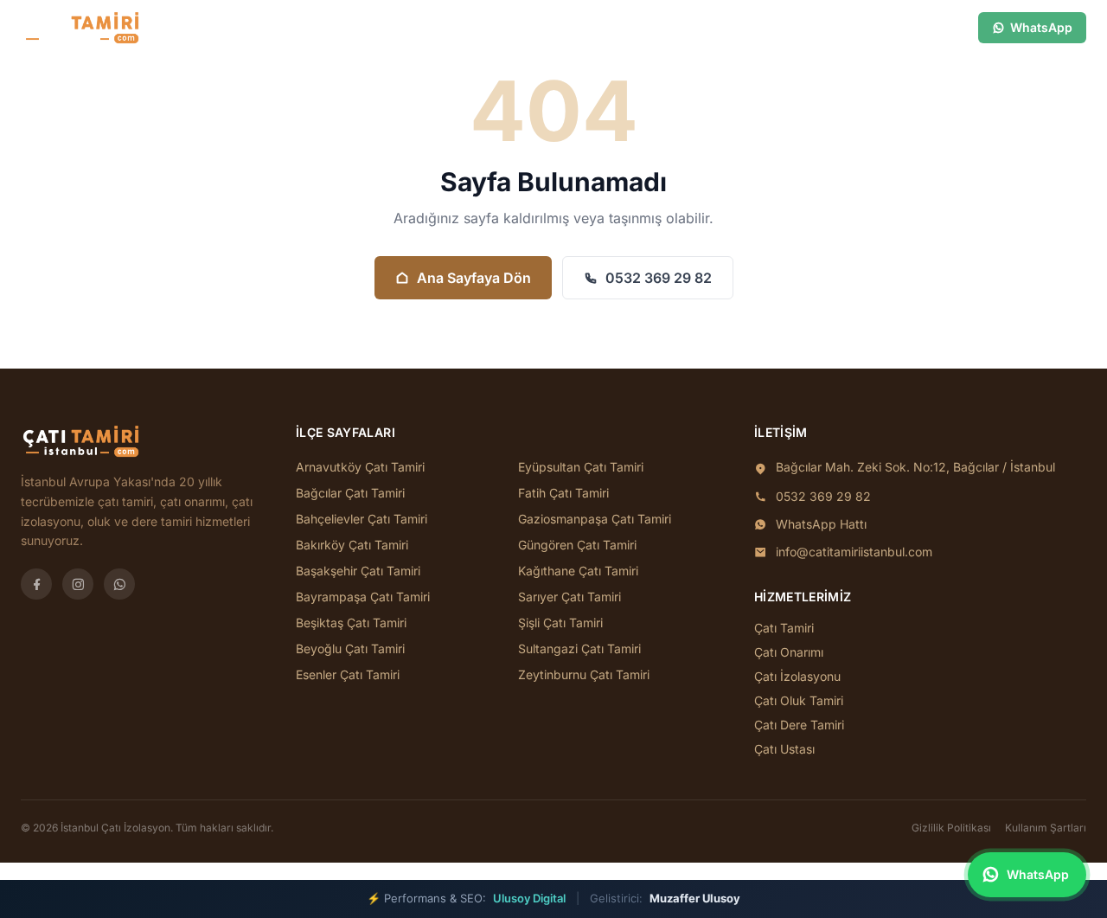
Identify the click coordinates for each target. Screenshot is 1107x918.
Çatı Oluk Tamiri (798, 700)
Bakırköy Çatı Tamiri (352, 544)
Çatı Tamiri (784, 627)
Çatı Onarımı (788, 652)
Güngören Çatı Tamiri (577, 544)
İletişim (608, 27)
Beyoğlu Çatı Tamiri (350, 648)
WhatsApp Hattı (821, 524)
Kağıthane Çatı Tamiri (578, 570)
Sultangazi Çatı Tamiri (579, 648)
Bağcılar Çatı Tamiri (350, 492)
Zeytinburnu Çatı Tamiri (583, 674)
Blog (553, 27)
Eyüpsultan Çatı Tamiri (580, 466)
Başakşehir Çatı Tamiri (358, 570)
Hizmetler (492, 27)
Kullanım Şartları (1045, 827)
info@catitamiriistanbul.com (854, 551)
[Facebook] (36, 584)
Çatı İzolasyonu (797, 676)
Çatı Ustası (784, 748)
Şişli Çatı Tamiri (560, 622)
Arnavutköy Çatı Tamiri (360, 466)
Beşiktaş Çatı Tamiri (351, 622)
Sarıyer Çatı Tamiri (569, 596)
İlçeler (411, 27)
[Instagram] (77, 584)
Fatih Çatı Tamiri (563, 492)
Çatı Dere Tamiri (799, 724)
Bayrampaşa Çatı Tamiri (363, 596)
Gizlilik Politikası (951, 827)
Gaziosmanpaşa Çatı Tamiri (594, 518)
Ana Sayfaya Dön (474, 277)
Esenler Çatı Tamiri (348, 674)
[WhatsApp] (119, 584)
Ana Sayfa (343, 27)
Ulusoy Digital (529, 898)
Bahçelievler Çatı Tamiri (361, 518)
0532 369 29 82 (658, 277)
